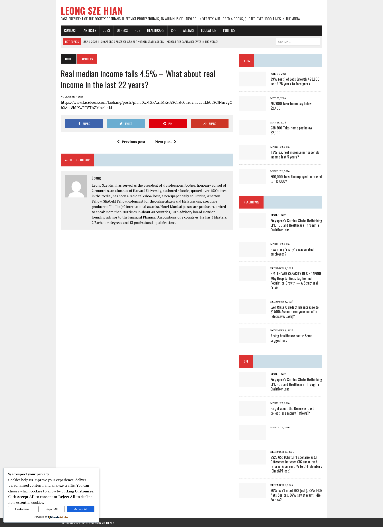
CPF (173, 30)
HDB (137, 30)
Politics (229, 30)
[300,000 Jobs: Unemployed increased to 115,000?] (252, 181)
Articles (90, 30)
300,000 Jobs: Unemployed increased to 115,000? (296, 179)
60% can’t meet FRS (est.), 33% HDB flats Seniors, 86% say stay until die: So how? (296, 495)
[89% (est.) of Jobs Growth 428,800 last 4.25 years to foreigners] (252, 83)
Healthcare (155, 30)
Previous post (133, 141)
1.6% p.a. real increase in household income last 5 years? (295, 155)
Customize (22, 509)
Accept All (80, 509)
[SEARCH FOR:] (298, 41)
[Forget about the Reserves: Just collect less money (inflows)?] (252, 412)
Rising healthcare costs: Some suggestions (291, 338)
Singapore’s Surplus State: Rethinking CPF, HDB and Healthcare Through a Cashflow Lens (296, 225)
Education (208, 30)
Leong (96, 178)
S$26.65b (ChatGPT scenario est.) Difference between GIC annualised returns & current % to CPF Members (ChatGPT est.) (296, 464)
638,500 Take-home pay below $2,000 (291, 130)
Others (122, 30)
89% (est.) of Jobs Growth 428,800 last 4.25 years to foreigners (295, 81)
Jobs (106, 30)
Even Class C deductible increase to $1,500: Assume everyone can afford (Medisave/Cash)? (294, 311)
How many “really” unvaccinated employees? (292, 252)
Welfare (188, 30)
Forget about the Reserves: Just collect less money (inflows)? (292, 411)
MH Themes (108, 523)
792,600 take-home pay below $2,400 (290, 106)
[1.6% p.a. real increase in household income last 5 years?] (252, 156)
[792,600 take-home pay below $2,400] (252, 107)
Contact (70, 30)
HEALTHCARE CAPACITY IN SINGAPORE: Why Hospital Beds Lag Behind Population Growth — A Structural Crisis (296, 280)
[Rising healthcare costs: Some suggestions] (252, 340)
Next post (163, 141)
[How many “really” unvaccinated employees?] (252, 253)
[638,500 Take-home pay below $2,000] (252, 132)
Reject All (51, 509)
